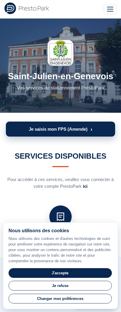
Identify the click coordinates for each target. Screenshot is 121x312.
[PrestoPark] (26, 8)
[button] (60, 129)
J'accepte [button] (60, 273)
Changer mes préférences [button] (60, 298)
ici (85, 186)
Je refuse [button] (60, 285)
